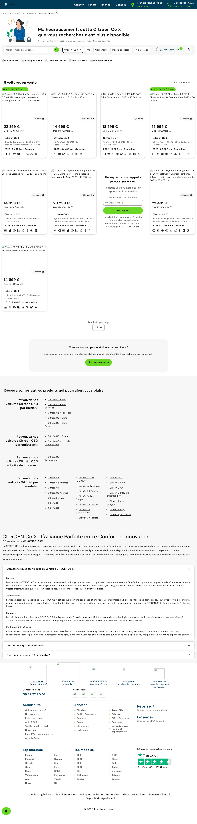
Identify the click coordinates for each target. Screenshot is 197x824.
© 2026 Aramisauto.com (98, 809)
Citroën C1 (53, 503)
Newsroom (30, 730)
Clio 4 (115, 759)
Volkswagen (31, 775)
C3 (78, 771)
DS (55, 783)
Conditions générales (40, 794)
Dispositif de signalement (100, 798)
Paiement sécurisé (159, 794)
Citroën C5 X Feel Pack (60, 412)
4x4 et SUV (117, 710)
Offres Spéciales (120, 718)
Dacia (28, 771)
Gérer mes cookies (134, 794)
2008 (80, 759)
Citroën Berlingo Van (89, 486)
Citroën (29, 763)
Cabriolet (117, 714)
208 (79, 755)
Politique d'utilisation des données (100, 794)
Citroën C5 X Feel (57, 399)
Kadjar (115, 767)
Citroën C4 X (54, 508)
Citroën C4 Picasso (88, 491)
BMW (57, 771)
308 (79, 763)
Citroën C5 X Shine (57, 417)
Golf (114, 763)
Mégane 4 (117, 771)
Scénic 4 (116, 775)
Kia (56, 763)
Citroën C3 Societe (88, 517)
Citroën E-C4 (116, 487)
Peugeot (29, 759)
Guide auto (117, 722)
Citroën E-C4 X (117, 482)
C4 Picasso (82, 775)
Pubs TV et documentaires (39, 734)
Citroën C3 (53, 477)
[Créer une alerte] (6, 811)
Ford (56, 767)
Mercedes (59, 775)
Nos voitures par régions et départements (120, 729)
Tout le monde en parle (37, 726)
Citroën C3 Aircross (58, 492)
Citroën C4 (53, 487)
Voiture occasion (25, 13)
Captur (80, 779)
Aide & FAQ (31, 722)
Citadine (81, 710)
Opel (27, 767)
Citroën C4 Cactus (88, 504)
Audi (27, 779)
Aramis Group (32, 738)
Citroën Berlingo (56, 498)
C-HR (114, 755)
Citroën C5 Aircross (58, 482)
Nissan (28, 783)
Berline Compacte (86, 714)
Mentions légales (66, 794)
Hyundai (58, 759)
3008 (80, 767)
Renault (29, 755)
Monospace (83, 726)
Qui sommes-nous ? (35, 710)
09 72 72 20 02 (34, 694)
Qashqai (116, 779)
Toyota (57, 779)
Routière (81, 718)
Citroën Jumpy (117, 509)
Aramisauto (8, 13)
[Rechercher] (56, 49)
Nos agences (31, 714)
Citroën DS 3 (116, 477)
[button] (80, 50)
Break (80, 722)
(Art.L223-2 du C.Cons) (128, 226)
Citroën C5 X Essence (59, 436)
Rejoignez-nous (33, 718)
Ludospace (82, 730)
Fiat (56, 755)
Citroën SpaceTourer (120, 514)
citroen (40, 13)
